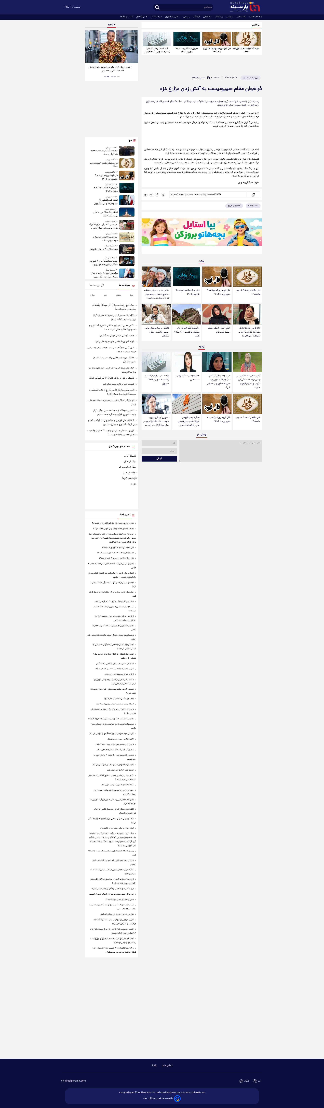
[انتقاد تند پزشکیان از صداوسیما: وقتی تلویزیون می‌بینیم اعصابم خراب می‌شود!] (126, 200)
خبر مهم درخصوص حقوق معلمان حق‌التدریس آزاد (113, 764)
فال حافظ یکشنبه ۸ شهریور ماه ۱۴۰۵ (248, 419)
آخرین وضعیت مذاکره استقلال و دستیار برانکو (114, 669)
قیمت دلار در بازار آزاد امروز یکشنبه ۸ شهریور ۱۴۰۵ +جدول (157, 50)
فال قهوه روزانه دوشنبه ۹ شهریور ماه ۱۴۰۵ (217, 50)
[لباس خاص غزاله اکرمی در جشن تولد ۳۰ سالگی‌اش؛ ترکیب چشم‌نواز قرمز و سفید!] (247, 362)
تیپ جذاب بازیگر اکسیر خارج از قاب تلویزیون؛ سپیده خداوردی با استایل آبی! (218, 381)
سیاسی (230, 17)
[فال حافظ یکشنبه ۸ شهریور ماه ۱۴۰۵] (247, 404)
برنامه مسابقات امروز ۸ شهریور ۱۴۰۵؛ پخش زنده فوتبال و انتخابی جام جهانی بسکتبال (103, 263)
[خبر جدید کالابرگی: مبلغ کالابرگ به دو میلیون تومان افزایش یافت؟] (126, 225)
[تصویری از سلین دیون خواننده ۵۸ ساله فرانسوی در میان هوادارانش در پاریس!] (156, 404)
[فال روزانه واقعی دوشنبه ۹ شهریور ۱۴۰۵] (187, 39)
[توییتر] (146, 195)
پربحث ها (94, 285)
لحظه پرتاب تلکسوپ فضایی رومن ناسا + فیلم (105, 214)
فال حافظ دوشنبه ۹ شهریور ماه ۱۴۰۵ (246, 50)
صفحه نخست (255, 17)
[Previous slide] (89, 47)
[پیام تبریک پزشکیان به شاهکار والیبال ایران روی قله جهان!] (126, 274)
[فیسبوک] (157, 195)
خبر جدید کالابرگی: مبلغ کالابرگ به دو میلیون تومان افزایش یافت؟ (103, 226)
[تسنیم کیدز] (202, 233)
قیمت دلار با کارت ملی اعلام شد (103, 249)
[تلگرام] (151, 195)
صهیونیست (253, 205)
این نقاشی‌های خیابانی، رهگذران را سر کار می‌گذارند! (112, 888)
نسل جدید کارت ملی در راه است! (120, 899)
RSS (67, 7)
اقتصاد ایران (130, 456)
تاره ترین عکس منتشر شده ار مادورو (119, 698)
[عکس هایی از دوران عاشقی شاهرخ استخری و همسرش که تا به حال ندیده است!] (156, 277)
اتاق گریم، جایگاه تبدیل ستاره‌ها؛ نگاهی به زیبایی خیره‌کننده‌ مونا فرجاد (249, 332)
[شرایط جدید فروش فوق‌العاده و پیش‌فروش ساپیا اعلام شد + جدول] (186, 404)
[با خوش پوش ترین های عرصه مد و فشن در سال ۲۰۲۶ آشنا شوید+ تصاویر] (111, 46)
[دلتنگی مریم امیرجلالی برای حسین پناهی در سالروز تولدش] (156, 314)
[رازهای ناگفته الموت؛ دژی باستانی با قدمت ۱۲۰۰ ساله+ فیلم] (186, 314)
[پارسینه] (243, 7)
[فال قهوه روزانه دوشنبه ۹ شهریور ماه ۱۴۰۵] (216, 39)
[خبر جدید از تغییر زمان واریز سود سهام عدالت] (126, 237)
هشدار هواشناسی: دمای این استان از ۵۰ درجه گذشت (111, 718)
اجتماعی (207, 17)
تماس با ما (76, 7)
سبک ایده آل (130, 462)
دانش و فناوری (172, 17)
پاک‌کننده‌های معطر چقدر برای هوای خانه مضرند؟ (113, 528)
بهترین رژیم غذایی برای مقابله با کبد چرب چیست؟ (113, 523)
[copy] (253, 194)
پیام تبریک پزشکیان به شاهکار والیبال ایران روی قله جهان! (104, 275)
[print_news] (163, 195)
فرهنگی (196, 17)
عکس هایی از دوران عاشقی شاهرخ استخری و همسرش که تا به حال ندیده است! (156, 294)
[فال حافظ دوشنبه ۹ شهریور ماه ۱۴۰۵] (246, 39)
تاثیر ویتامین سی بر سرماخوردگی (120, 739)
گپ (259, 1081)
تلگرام (246, 1081)
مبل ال (133, 484)
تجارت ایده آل (130, 473)
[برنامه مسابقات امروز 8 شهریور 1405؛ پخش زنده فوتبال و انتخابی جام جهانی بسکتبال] (126, 261)
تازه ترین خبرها (129, 478)
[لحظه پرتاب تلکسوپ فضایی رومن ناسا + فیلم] (126, 213)
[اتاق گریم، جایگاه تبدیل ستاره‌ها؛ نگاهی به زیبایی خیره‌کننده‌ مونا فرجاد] (247, 314)
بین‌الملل (219, 17)
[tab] (118, 76)
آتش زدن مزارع (234, 205)
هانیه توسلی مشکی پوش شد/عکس (188, 377)
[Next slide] (134, 47)
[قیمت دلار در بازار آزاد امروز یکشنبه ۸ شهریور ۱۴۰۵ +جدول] (157, 39)
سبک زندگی (157, 17)
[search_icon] (157, 7)
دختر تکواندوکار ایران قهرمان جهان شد (118, 785)
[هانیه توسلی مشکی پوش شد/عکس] (186, 362)
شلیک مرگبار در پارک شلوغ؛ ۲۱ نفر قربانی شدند (104, 152)
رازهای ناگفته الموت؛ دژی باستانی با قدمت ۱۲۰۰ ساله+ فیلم (186, 332)
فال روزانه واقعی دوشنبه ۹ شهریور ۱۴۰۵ (187, 50)
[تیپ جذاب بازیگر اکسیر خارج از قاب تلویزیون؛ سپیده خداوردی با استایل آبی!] (216, 362)
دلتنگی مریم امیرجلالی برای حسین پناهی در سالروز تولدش (157, 332)
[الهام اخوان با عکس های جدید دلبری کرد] (216, 314)
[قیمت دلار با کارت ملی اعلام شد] (126, 249)
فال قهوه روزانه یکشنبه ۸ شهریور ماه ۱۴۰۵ (218, 419)
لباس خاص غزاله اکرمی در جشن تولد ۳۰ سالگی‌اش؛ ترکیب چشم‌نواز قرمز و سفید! (248, 381)
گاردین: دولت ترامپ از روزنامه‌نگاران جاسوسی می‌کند (112, 733)
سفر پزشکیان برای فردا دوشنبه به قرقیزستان (115, 749)
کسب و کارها (127, 17)
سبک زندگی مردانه (128, 467)
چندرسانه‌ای (142, 17)
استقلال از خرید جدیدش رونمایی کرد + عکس (115, 663)
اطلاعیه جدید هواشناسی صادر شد (119, 674)
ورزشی (186, 17)
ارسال (159, 459)
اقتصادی (241, 17)
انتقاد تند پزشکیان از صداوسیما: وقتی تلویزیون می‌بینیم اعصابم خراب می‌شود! (103, 201)
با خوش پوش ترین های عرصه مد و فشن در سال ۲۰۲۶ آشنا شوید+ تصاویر (110, 69)
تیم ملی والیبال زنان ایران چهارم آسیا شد (117, 914)
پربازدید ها (124, 285)
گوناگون (256, 25)
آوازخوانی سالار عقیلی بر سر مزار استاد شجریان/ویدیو (111, 894)
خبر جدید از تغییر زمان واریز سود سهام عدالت (105, 238)
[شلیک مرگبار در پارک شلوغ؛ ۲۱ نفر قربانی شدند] (126, 151)
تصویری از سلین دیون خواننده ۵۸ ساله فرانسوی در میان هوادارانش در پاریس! (156, 421)
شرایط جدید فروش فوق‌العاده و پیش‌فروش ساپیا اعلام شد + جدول (188, 421)
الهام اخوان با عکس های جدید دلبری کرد (219, 330)
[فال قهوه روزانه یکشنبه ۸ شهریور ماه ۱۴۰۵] (216, 404)
